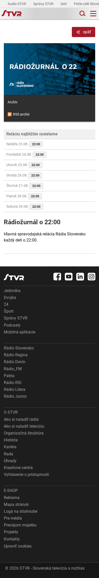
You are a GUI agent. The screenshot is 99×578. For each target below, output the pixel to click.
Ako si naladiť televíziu (24, 426)
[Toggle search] (82, 13)
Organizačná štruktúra (24, 433)
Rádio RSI (12, 382)
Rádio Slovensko (19, 348)
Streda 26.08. (22, 175)
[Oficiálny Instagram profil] (92, 276)
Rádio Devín (14, 361)
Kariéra (10, 446)
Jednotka (12, 290)
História (11, 440)
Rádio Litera (14, 389)
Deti (64, 4)
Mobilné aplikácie (19, 332)
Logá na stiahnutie (20, 511)
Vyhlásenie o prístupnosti (26, 474)
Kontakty (12, 539)
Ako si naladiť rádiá (21, 419)
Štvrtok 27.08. (23, 186)
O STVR (11, 412)
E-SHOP (11, 490)
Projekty (11, 531)
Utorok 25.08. (23, 165)
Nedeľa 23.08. (23, 144)
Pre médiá (13, 518)
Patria (9, 375)
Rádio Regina (16, 354)
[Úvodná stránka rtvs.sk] (11, 13)
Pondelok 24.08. (25, 154)
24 (6, 304)
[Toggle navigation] (93, 13)
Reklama (12, 497)
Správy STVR (43, 4)
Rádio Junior (15, 396)
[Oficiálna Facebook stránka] (57, 276)
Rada (8, 454)
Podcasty (12, 325)
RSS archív (21, 114)
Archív (13, 102)
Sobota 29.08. (23, 206)
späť (87, 31)
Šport (8, 311)
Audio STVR (17, 4)
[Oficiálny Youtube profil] (69, 276)
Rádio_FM (13, 368)
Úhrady (10, 460)
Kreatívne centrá (18, 467)
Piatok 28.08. (22, 196)
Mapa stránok (16, 504)
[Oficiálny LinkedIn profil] (80, 276)
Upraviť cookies (17, 546)
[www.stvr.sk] (14, 277)
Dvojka (10, 297)
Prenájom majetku (20, 525)
